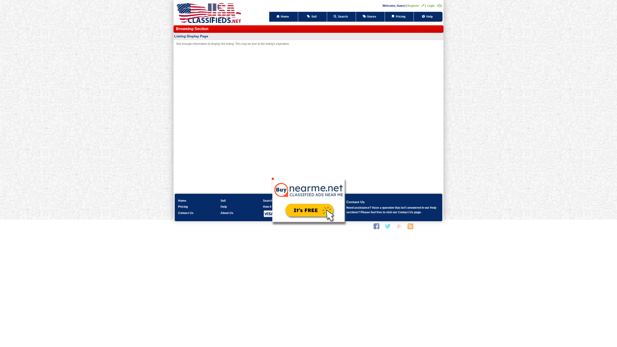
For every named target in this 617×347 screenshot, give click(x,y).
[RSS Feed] (410, 226)
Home (284, 16)
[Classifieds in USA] (209, 12)
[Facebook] (376, 226)
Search (342, 16)
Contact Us (186, 213)
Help (429, 16)
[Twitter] (388, 226)
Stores (372, 16)
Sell (314, 16)
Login (431, 5)
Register (413, 5)
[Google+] (399, 226)
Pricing (400, 16)
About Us (227, 213)
